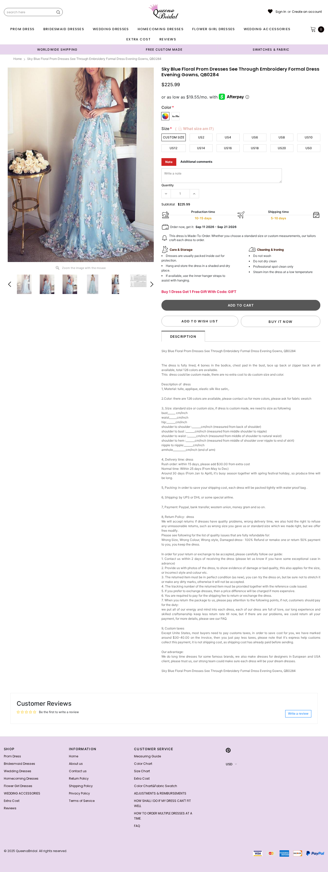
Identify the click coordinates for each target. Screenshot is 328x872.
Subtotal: (168, 204)
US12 (173, 148)
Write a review (298, 713)
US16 (228, 148)
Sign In (280, 12)
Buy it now (280, 322)
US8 (282, 137)
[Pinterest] (228, 750)
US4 (228, 137)
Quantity (167, 185)
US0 (308, 148)
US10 (309, 137)
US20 (282, 148)
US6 (255, 137)
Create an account (307, 12)
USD (229, 764)
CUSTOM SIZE (173, 137)
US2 (201, 137)
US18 (255, 148)
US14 (201, 148)
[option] (57, 49)
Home (17, 59)
